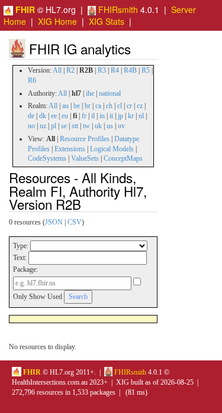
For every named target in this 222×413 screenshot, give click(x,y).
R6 (32, 80)
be (76, 106)
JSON (54, 222)
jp (120, 116)
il (93, 116)
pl (53, 126)
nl (141, 116)
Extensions (69, 149)
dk (42, 116)
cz (140, 106)
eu (65, 116)
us (110, 126)
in (102, 116)
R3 (102, 70)
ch (109, 106)
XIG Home (57, 21)
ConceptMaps (123, 158)
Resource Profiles (85, 139)
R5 (145, 70)
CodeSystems (47, 158)
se (64, 126)
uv (121, 126)
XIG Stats (106, 21)
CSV (74, 222)
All (57, 70)
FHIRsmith (117, 9)
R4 (115, 70)
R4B (130, 70)
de (31, 116)
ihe (90, 93)
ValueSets (85, 158)
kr (131, 116)
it (111, 116)
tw (86, 126)
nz (43, 126)
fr (84, 116)
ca (98, 106)
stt (75, 126)
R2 (70, 70)
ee (54, 116)
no (31, 126)
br (88, 106)
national (110, 93)
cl (119, 106)
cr (129, 106)
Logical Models (112, 149)
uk (98, 126)
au (65, 106)
